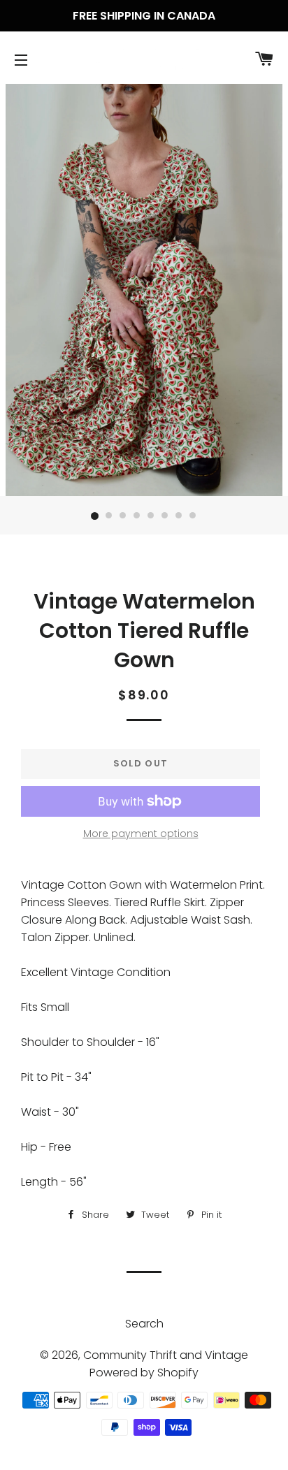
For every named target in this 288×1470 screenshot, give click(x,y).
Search (144, 1324)
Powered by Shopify (144, 1373)
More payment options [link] (141, 833)
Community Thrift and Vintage (165, 1355)
